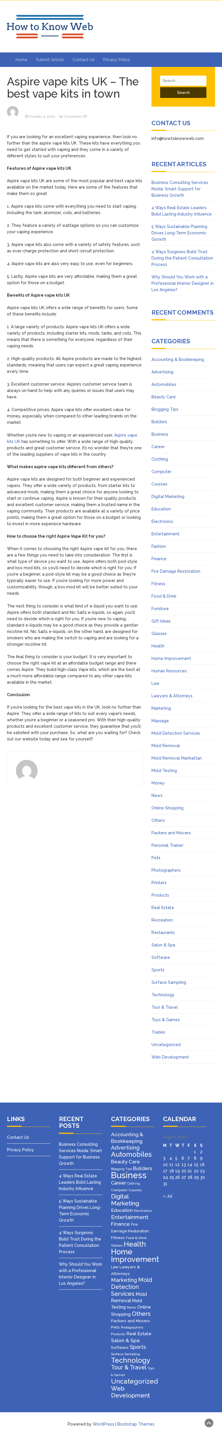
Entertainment (165, 534)
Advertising (162, 372)
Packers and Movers (171, 833)
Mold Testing (164, 770)
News (156, 795)
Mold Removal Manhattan (176, 758)
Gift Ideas (161, 621)
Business (159, 434)
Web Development (170, 1057)
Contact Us (84, 59)
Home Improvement (171, 658)
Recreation (162, 920)
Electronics (162, 521)
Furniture (160, 608)
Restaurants (163, 932)
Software (160, 957)
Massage (160, 720)
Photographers (166, 870)
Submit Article (50, 59)
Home (21, 59)
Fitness (158, 583)
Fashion (158, 546)
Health (157, 646)
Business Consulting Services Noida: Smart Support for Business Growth (179, 189)
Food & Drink (163, 596)
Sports (157, 970)
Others (158, 820)
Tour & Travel (164, 1007)
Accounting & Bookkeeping (177, 359)
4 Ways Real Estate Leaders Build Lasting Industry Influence (80, 1182)
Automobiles (163, 384)
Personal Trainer (167, 845)
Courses (159, 484)
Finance (158, 558)
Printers (158, 882)
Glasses (159, 633)
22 (196, 1171)
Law (155, 683)
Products (160, 895)
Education (161, 509)
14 (190, 1164)
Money (158, 783)
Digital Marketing (167, 496)
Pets (155, 857)
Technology (163, 994)
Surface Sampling (168, 982)
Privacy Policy (116, 59)
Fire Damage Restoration (175, 571)
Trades (158, 1032)
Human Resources (169, 671)
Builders (159, 421)
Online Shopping (167, 808)
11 (171, 1164)
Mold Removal (165, 745)
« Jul (167, 1196)
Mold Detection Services (175, 733)
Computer (161, 471)
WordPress (103, 1424)
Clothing (159, 459)
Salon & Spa (163, 945)
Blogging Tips (164, 409)
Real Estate (162, 907)
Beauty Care (163, 397)
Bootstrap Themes (135, 1424)
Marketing (161, 708)
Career (158, 446)
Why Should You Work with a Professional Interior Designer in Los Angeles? (182, 283)
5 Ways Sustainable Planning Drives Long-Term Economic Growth (179, 233)
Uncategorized (166, 1044)
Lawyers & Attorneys (172, 696)
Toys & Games (165, 1019)
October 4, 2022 (42, 116)
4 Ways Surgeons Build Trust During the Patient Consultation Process (182, 258)
